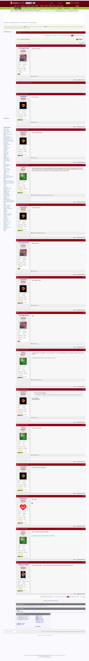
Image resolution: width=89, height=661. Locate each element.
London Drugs (6, 172)
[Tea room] (67, 6)
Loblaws (5, 170)
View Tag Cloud (20, 611)
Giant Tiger (6, 153)
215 (63, 35)
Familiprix (5, 145)
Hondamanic (23, 498)
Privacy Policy (81, 631)
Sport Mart (6, 210)
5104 (81, 39)
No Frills (5, 186)
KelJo (33, 76)
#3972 (84, 464)
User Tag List (19, 32)
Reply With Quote (82, 162)
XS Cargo (5, 228)
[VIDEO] (37, 619)
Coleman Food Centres (8, 139)
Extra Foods (6, 143)
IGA (4, 163)
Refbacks (19, 624)
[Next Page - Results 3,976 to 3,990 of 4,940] (84, 36)
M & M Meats (6, 175)
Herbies (5, 156)
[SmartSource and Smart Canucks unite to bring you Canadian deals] (9, 121)
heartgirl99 (23, 96)
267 (77, 35)
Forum (17, 8)
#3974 (84, 528)
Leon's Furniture (7, 169)
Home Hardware (7, 159)
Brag (59, 8)
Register (76, 3)
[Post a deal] (77, 6)
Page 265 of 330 (49, 35)
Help (72, 3)
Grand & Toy (6, 154)
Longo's (5, 173)
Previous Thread (47, 600)
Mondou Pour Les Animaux (9, 181)
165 (60, 35)
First (55, 35)
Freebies (38, 8)
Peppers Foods (7, 190)
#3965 (84, 204)
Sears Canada (6, 207)
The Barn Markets (7, 215)
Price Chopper (6, 194)
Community (22, 10)
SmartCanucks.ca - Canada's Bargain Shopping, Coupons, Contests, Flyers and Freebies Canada (62, 631)
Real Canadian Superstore (9, 200)
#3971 (84, 424)
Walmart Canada (7, 227)
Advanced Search (73, 10)
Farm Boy (6, 146)
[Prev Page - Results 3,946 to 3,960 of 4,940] (57, 35)
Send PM (74, 162)
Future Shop (6, 152)
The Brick (5, 217)
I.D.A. (5, 162)
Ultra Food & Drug (7, 221)
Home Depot (6, 158)
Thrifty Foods (6, 219)
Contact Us (43, 631)
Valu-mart (5, 226)
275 (79, 35)
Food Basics (6, 148)
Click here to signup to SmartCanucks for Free (24, 82)
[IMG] (37, 618)
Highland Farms (7, 157)
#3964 (84, 164)
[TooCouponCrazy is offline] (23, 58)
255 (65, 35)
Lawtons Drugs (7, 168)
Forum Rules (37, 626)
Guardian (5, 155)
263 (67, 35)
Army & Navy (6, 131)
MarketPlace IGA (7, 177)
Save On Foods (7, 206)
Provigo (5, 197)
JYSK (5, 167)
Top (48, 8)
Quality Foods (6, 198)
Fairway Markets (7, 144)
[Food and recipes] (72, 6)
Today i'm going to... (25, 39)
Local (66, 8)
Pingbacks (19, 623)
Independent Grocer (7, 165)
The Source (6, 218)
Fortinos (5, 150)
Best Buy (5, 133)
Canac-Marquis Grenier (8, 137)
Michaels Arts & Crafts (8, 180)
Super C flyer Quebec (8, 213)
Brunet (5, 135)
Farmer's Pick (6, 147)
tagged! (18, 610)
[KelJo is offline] (23, 176)
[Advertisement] (42, 88)
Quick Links (37, 10)
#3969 (84, 349)
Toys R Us (6, 220)
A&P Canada (6, 129)
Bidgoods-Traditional (8, 134)
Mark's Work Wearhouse (8, 176)
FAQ (12, 10)
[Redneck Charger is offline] (23, 574)
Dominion (5, 142)
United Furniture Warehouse (7, 224)
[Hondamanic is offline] (23, 507)
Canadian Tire (6, 138)
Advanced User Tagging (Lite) (37, 655)
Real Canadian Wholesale (9, 201)
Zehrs (5, 229)
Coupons (31, 8)
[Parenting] (74, 6)
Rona (5, 204)
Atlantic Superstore (7, 132)
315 (82, 35)
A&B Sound (6, 128)
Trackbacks (38, 622)
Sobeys (5, 209)
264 (70, 35)
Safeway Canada (7, 205)
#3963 (84, 129)
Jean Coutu (6, 166)
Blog (12, 8)
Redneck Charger (40, 195)
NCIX (5, 185)
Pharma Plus (6, 192)
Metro (5, 179)
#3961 (84, 45)
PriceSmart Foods (7, 195)
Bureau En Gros (7, 136)
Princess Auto (6, 196)
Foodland (5, 149)
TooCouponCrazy (24, 48)
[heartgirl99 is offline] (23, 105)
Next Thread (55, 600)
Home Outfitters (7, 160)
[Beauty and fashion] (70, 6)
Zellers (5, 230)
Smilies (37, 617)
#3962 (84, 93)
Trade (75, 8)
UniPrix (5, 222)
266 (75, 35)
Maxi (4, 178)
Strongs (5, 212)
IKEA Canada (6, 164)
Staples (5, 211)
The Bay (5, 216)
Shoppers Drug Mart (8, 208)
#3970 (84, 389)
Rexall (5, 202)
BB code (37, 615)
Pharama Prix (6, 191)
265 (72, 35)
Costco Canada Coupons (9, 141)
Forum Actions (29, 10)
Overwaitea (6, 187)
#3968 (84, 312)
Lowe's (5, 174)
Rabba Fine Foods (7, 199)
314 (24, 188)
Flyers (44, 8)
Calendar (16, 10)
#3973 (84, 495)
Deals (24, 8)
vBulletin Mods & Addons (46, 655)
